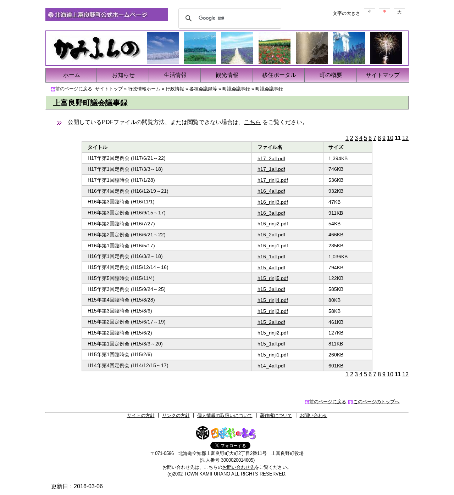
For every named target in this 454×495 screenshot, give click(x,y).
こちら (252, 122)
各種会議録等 (203, 88)
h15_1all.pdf (271, 344)
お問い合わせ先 (238, 467)
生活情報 (175, 75)
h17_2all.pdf (271, 158)
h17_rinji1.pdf (273, 180)
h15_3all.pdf (271, 289)
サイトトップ (109, 88)
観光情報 (227, 75)
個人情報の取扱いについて (225, 415)
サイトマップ (383, 75)
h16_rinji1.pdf (273, 245)
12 (405, 138)
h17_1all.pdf (271, 169)
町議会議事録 (236, 88)
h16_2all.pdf (271, 234)
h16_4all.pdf (271, 191)
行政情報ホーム (144, 88)
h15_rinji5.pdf (273, 278)
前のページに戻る (73, 88)
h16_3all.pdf (271, 213)
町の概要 (331, 75)
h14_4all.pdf (271, 366)
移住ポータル (279, 75)
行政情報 (175, 88)
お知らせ (123, 75)
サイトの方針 (141, 415)
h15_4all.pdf (271, 267)
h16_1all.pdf (271, 256)
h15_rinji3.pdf (273, 311)
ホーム (71, 75)
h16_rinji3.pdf (273, 202)
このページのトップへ (376, 401)
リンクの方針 (176, 415)
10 (390, 138)
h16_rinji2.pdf (273, 223)
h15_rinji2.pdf (273, 333)
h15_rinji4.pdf (273, 300)
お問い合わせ (313, 415)
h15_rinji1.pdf (273, 355)
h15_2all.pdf (271, 322)
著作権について (276, 415)
